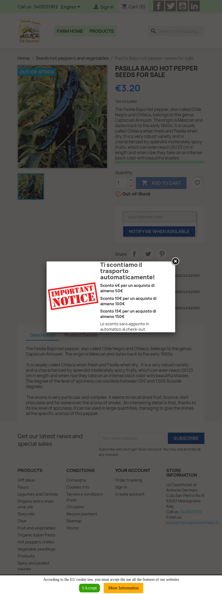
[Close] (175, 261)
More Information (123, 588)
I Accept (89, 588)
